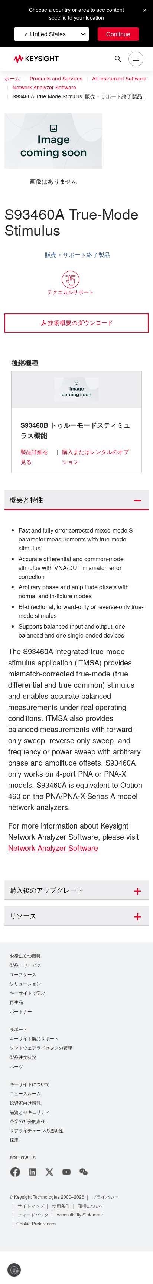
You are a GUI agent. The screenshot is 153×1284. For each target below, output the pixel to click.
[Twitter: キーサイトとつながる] (49, 1204)
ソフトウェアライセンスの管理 (41, 1077)
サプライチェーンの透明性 (36, 1162)
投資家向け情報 (25, 1133)
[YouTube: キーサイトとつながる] (66, 1204)
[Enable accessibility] (14, 1270)
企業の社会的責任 (27, 1153)
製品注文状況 (23, 1087)
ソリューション (25, 1011)
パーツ (16, 1096)
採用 (14, 1172)
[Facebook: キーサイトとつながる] (15, 1204)
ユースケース (23, 1001)
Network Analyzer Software (47, 96)
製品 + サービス (26, 992)
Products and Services (57, 79)
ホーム (12, 79)
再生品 (16, 1030)
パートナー (21, 1040)
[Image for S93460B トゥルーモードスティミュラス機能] (77, 405)
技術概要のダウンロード (80, 338)
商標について (92, 1238)
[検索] (118, 59)
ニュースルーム (25, 1124)
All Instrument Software (42, 87)
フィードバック (33, 1247)
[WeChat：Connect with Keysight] (83, 1204)
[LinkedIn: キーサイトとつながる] (32, 1204)
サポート (18, 1058)
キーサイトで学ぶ (27, 1021)
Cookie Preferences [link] (38, 1256)
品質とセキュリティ (30, 1143)
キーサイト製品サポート (34, 1067)
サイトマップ (31, 1238)
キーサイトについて (30, 1114)
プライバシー (112, 1229)
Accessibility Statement (82, 1247)
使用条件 (62, 1238)
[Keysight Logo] (38, 59)
